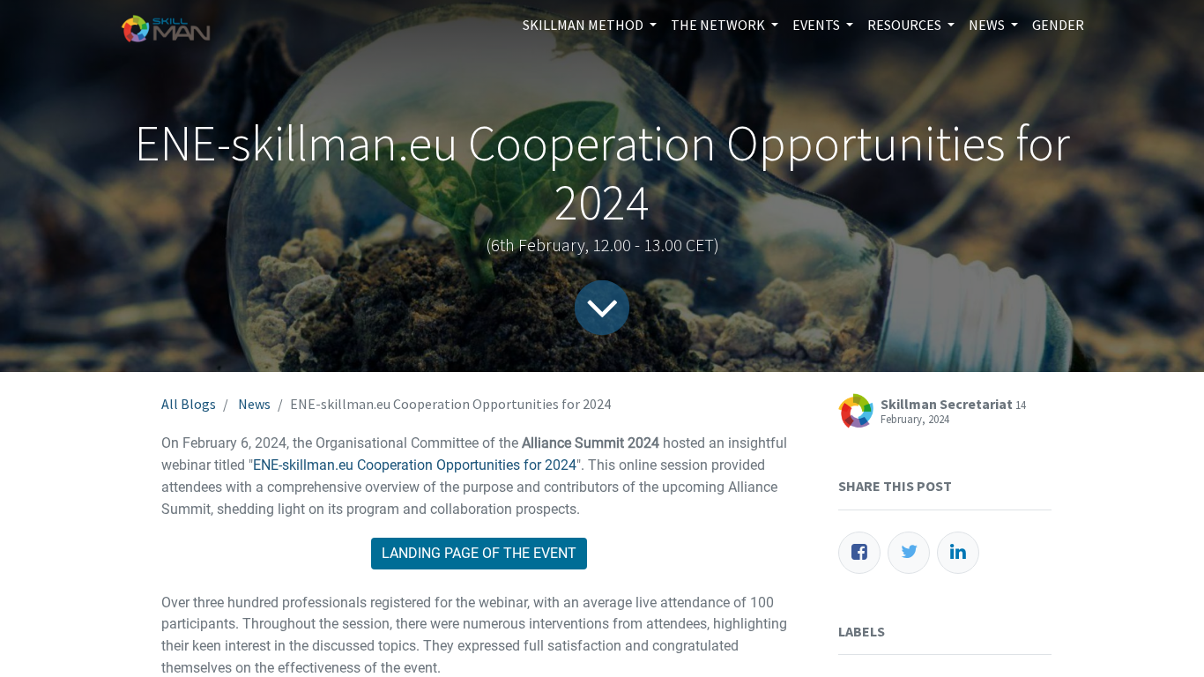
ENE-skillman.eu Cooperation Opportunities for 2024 (414, 465)
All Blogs (188, 404)
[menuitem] (1058, 24)
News (254, 404)
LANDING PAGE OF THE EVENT (479, 553)
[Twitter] (909, 553)
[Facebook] (859, 553)
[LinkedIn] (958, 553)
